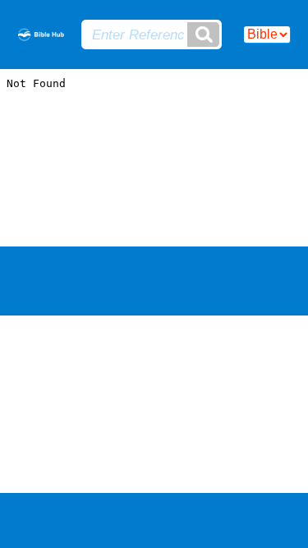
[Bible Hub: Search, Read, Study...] (41, 37)
